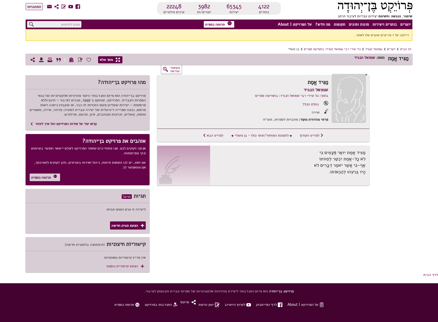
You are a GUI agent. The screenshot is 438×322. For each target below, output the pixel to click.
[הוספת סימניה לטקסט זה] (80, 59)
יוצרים (405, 24)
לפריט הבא (213, 135)
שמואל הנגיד (373, 49)
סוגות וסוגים (359, 24)
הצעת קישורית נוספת (125, 266)
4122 (263, 6)
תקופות (339, 24)
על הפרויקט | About (295, 24)
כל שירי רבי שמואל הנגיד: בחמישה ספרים (332, 49)
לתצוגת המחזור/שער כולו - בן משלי (261, 135)
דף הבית (405, 49)
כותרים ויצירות (385, 24)
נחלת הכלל (311, 104)
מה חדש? (322, 24)
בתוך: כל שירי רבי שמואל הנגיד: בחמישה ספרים (291, 95)
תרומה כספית (218, 24)
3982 (204, 6)
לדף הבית (430, 274)
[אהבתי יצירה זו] (88, 59)
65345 (234, 6)
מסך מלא (110, 59)
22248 (174, 6)
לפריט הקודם (311, 135)
